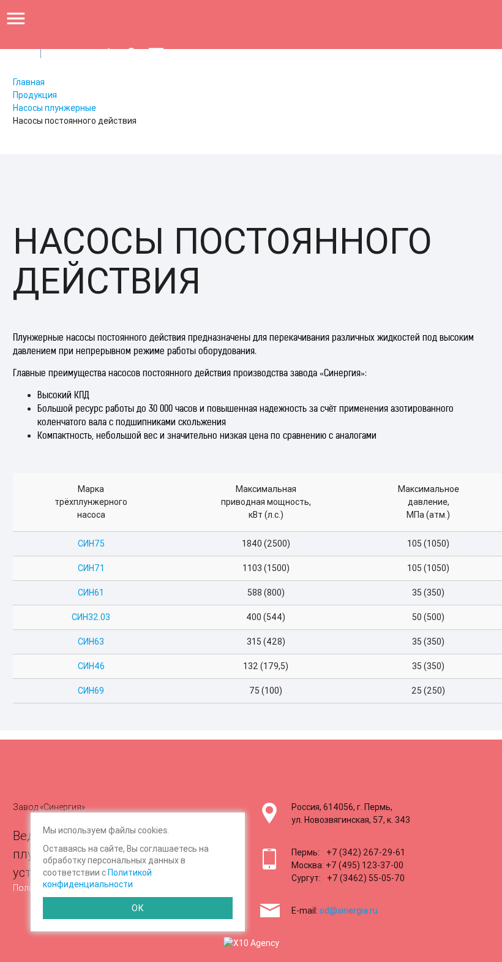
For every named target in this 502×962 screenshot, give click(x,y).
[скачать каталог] (108, 55)
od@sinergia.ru (349, 910)
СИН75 (91, 543)
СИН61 (91, 592)
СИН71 (91, 568)
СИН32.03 (91, 617)
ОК (138, 908)
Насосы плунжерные (54, 107)
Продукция (35, 94)
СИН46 (91, 666)
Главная (29, 82)
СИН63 (91, 641)
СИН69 (91, 690)
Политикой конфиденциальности (97, 878)
